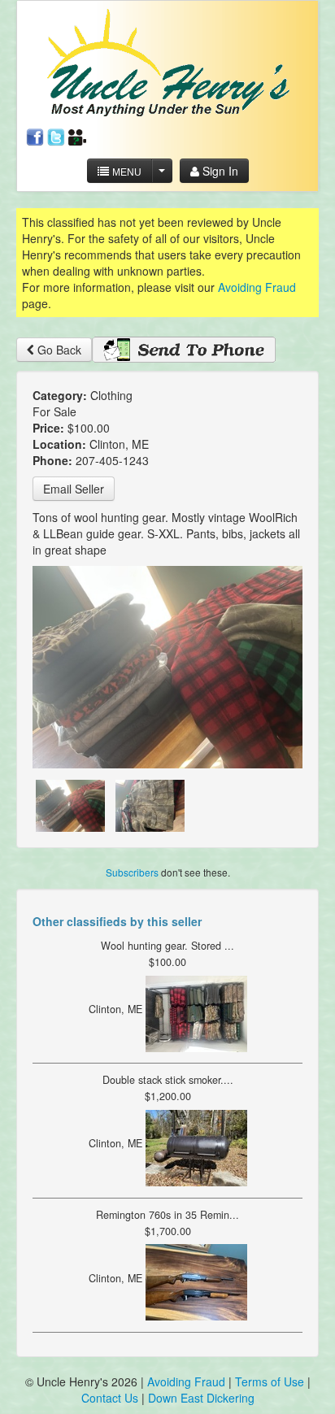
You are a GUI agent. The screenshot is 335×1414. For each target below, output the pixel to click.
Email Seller (73, 489)
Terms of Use (269, 1381)
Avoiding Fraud (257, 287)
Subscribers (132, 872)
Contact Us (111, 1398)
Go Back (57, 350)
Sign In (218, 171)
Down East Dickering (201, 1398)
